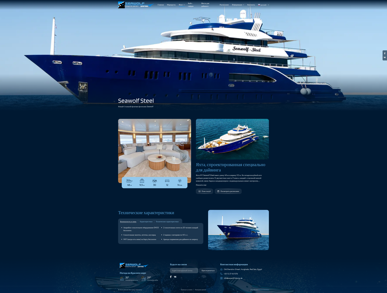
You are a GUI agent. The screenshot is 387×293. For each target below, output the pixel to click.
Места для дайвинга (205, 4)
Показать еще (201, 185)
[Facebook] (385, 53)
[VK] (175, 277)
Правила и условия (187, 290)
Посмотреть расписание (230, 191)
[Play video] (232, 139)
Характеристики (146, 221)
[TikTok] (385, 57)
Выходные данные (200, 290)
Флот (181, 5)
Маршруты (171, 5)
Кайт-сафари (191, 4)
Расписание (224, 5)
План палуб (206, 191)
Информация (237, 5)
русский (263, 5)
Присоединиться (208, 270)
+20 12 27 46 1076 (231, 274)
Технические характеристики (167, 221)
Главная (161, 5)
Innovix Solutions (263, 290)
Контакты (251, 5)
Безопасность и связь (128, 221)
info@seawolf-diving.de (233, 278)
